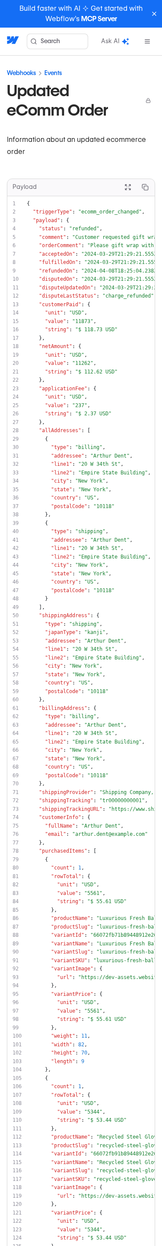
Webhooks (21, 72)
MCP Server (99, 19)
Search (50, 41)
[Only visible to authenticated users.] (148, 100)
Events (53, 72)
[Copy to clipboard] (145, 187)
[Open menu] (147, 41)
